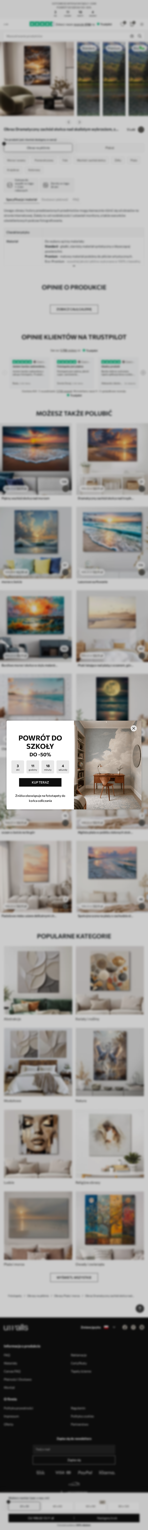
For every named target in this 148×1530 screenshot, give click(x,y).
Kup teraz (40, 782)
